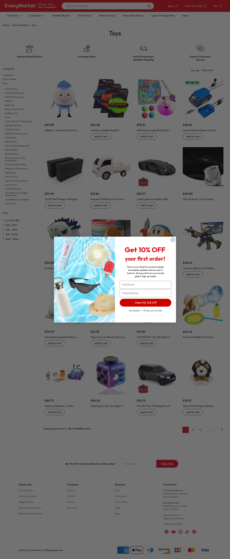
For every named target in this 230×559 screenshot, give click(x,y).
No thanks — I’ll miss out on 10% (145, 310)
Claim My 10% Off (145, 302)
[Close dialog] (173, 240)
